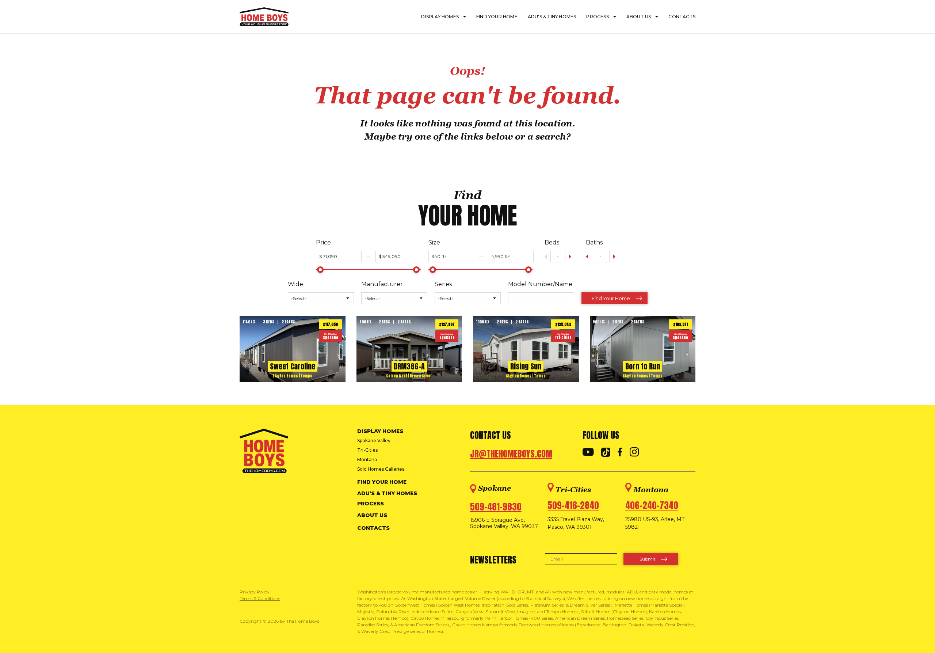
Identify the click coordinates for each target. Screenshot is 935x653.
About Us (638, 16)
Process (597, 16)
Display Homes (440, 16)
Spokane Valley (373, 440)
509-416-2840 (573, 505)
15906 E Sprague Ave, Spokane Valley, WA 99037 (504, 523)
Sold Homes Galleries (380, 469)
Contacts (681, 16)
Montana (367, 459)
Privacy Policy (255, 592)
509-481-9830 (496, 506)
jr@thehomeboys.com (511, 453)
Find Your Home (497, 16)
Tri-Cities (367, 450)
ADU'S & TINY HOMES (552, 16)
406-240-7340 (651, 505)
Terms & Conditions (260, 598)
